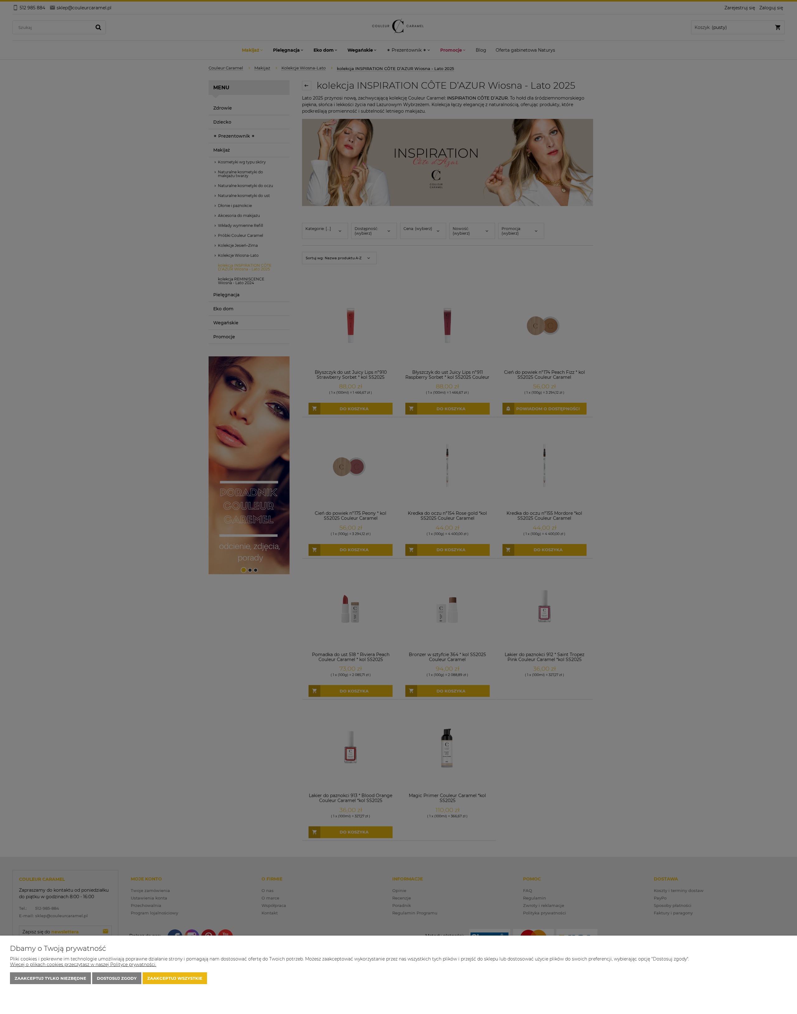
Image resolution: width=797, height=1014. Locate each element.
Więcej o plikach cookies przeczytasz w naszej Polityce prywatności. (83, 964)
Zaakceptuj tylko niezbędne (50, 978)
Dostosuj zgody (117, 978)
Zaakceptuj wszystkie (174, 978)
